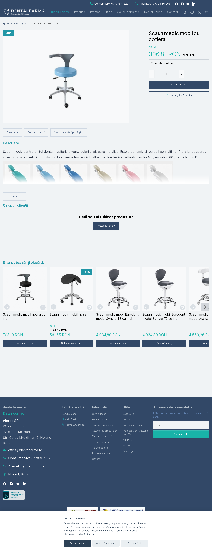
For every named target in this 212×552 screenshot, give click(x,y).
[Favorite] (192, 12)
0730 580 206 (37, 466)
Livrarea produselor (103, 425)
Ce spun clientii (36, 132)
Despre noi (129, 413)
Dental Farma (153, 12)
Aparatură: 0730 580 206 (155, 3)
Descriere (12, 132)
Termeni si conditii (102, 436)
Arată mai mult (15, 196)
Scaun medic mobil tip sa (68, 314)
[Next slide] (205, 307)
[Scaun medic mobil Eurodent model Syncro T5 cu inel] (164, 289)
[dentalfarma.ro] (25, 12)
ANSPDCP (128, 439)
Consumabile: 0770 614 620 (111, 3)
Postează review (106, 225)
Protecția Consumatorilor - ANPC (136, 432)
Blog (109, 12)
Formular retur (99, 419)
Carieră (96, 458)
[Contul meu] (199, 12)
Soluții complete (128, 12)
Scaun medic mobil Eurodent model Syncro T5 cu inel (163, 316)
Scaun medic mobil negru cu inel (24, 316)
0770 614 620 (41, 458)
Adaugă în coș (179, 84)
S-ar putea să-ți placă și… (68, 132)
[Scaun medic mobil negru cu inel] (25, 289)
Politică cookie (100, 447)
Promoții (95, 12)
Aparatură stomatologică (14, 23)
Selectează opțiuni (71, 343)
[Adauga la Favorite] (43, 307)
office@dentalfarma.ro (25, 450)
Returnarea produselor (104, 430)
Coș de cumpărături (133, 425)
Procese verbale (101, 453)
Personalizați (134, 543)
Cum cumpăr (99, 413)
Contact (172, 12)
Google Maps (68, 413)
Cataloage (128, 451)
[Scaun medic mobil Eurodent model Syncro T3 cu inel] (118, 289)
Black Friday (60, 12)
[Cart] (206, 12)
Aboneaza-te (181, 434)
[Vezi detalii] (7, 307)
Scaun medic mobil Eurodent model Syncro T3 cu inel (117, 316)
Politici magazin (100, 442)
